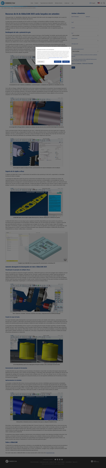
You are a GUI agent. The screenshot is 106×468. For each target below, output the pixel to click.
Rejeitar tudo (57, 61)
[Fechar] (70, 48)
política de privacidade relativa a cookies (55, 57)
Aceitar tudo (66, 61)
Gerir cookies (40, 61)
